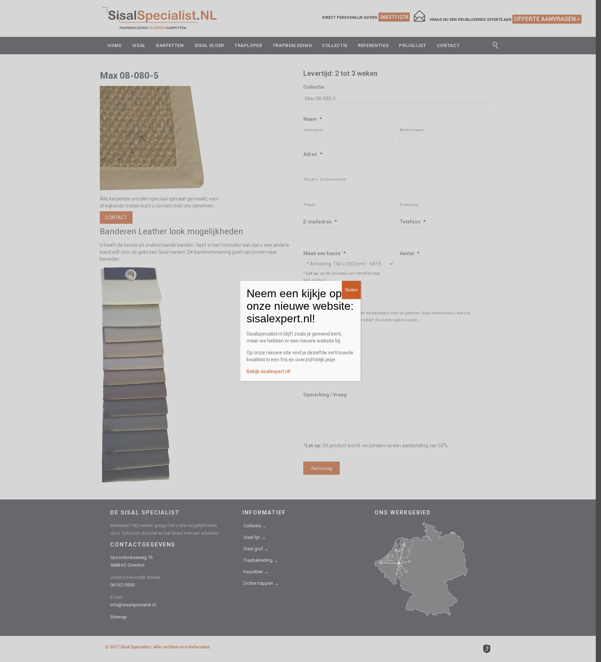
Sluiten (351, 289)
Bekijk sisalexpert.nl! (268, 371)
